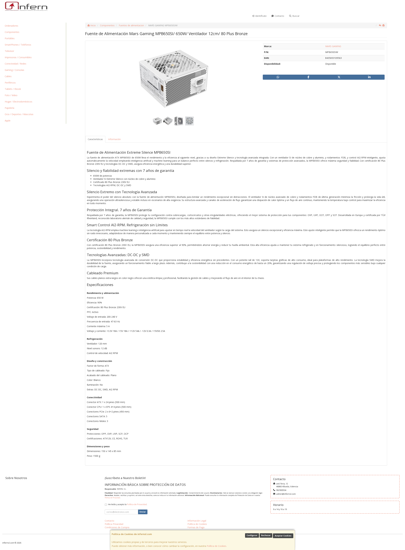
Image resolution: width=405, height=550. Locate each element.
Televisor (9, 50)
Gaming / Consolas (14, 69)
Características (95, 139)
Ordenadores (11, 25)
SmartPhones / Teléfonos (18, 44)
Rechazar (266, 535)
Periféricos (10, 82)
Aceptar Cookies (283, 535)
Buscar (295, 15)
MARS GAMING (333, 46)
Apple (7, 120)
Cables (8, 76)
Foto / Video (11, 95)
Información (114, 139)
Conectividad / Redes (15, 63)
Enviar (143, 511)
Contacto (279, 15)
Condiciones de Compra (117, 527)
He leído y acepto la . (127, 504)
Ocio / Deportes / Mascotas (19, 114)
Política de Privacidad (112, 498)
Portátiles (10, 38)
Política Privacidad (114, 523)
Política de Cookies (216, 545)
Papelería (9, 107)
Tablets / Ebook (13, 88)
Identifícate (261, 15)
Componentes (12, 32)
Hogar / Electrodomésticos (18, 101)
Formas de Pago (196, 527)
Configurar (252, 535)
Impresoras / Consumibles (18, 57)
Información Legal (196, 520)
